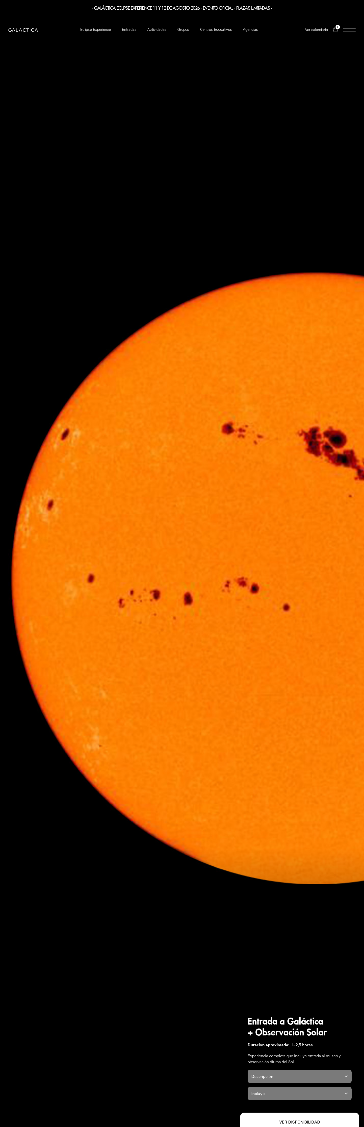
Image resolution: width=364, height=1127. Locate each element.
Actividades (156, 29)
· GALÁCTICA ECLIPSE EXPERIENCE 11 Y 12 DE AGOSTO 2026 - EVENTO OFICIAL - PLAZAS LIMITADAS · (182, 7)
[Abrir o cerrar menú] (349, 30)
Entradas (129, 29)
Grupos (183, 29)
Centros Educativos (216, 29)
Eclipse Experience (95, 29)
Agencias (250, 29)
